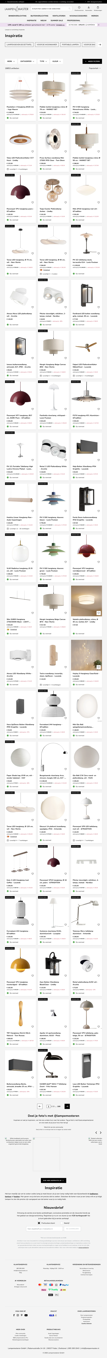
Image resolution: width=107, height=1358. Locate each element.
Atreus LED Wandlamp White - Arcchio (19, 674)
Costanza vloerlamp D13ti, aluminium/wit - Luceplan (50, 932)
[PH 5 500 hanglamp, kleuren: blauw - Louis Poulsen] (53, 507)
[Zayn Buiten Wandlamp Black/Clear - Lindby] (53, 972)
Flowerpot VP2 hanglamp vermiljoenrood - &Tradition (84, 569)
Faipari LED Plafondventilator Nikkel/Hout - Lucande (85, 365)
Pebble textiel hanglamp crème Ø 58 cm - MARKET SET (86, 159)
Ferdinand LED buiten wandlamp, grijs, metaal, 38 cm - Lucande (86, 314)
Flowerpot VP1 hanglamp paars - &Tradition (20, 210)
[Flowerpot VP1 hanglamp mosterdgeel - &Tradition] (20, 972)
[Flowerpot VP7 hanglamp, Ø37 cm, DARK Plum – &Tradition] (20, 405)
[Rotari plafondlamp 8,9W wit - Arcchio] (86, 972)
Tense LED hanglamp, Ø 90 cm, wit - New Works (52, 261)
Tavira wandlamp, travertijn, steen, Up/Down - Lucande (51, 674)
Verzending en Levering (86, 1268)
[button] (33, 101)
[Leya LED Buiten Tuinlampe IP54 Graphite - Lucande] (86, 1074)
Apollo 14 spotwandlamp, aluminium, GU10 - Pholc (50, 1034)
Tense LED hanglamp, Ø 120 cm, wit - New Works (20, 827)
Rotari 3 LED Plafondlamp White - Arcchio (53, 467)
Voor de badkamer (93, 44)
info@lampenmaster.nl (20, 1270)
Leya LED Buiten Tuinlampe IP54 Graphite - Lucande (86, 1085)
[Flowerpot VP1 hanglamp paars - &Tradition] (20, 199)
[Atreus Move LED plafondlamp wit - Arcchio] (20, 304)
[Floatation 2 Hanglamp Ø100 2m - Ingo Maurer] (20, 97)
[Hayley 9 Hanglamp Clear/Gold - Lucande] (86, 663)
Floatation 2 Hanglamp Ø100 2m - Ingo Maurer (20, 108)
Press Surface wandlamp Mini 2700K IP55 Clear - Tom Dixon (52, 159)
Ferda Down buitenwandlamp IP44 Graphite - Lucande (85, 518)
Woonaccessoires (53, 1340)
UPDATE (82, 25)
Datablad (46, 270)
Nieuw (43, 20)
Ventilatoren (58, 16)
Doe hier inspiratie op (52, 1180)
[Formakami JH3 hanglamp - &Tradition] (20, 921)
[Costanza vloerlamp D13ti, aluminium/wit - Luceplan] (53, 921)
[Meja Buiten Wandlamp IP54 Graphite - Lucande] (86, 456)
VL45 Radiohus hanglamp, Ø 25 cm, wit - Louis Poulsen (19, 569)
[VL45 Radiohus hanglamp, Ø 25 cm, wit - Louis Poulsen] (20, 558)
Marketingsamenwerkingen (20, 1340)
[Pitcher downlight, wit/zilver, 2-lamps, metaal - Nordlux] (53, 304)
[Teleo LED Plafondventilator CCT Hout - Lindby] (20, 148)
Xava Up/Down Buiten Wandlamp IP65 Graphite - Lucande (20, 725)
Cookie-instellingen (20, 1335)
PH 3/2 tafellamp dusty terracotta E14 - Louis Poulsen (85, 261)
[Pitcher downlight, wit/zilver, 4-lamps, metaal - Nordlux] (86, 870)
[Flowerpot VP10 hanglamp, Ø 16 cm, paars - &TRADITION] (53, 870)
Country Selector (87, 1323)
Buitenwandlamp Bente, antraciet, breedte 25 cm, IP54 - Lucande (20, 1085)
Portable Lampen (70, 44)
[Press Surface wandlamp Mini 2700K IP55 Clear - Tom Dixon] (53, 148)
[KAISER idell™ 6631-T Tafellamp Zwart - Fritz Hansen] (53, 1074)
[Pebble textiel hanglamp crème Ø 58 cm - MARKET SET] (86, 148)
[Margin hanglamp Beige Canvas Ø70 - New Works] (53, 611)
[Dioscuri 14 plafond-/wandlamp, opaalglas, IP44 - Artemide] (53, 818)
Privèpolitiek (86, 1319)
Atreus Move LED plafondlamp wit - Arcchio (19, 314)
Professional (73, 20)
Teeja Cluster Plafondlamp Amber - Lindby (50, 210)
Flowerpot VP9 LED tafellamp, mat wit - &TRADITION (85, 827)
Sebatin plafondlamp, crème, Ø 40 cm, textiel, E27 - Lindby (85, 620)
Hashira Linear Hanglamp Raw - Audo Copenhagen (20, 518)
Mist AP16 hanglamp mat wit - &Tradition (85, 210)
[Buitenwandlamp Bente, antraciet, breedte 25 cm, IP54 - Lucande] (20, 1074)
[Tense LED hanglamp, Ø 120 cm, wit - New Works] (20, 818)
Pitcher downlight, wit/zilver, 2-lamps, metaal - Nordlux (53, 314)
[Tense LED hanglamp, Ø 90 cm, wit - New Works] (53, 251)
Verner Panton (53, 1335)
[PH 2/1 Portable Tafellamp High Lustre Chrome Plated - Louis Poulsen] (20, 456)
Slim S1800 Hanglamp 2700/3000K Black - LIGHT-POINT (18, 620)
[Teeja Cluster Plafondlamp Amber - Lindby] (53, 199)
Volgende (98, 44)
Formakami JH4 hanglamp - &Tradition (51, 725)
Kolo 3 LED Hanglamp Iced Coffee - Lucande (18, 881)
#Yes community (20, 1333)
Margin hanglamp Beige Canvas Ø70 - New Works (52, 620)
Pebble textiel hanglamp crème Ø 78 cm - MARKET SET (53, 108)
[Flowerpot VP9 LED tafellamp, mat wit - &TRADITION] (86, 818)
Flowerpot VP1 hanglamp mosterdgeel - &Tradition (17, 983)
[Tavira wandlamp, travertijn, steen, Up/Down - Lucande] (53, 663)
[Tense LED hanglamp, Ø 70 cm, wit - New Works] (20, 251)
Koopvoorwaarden (86, 1317)
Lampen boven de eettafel (19, 44)
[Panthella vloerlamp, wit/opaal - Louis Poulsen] (53, 405)
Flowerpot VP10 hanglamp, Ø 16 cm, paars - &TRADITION (53, 881)
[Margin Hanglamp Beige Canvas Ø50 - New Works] (53, 355)
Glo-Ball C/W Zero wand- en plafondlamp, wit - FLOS (84, 776)
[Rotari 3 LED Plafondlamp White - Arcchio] (53, 456)
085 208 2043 (20, 1268)
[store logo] (16, 8)
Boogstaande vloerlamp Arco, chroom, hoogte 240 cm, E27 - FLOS (52, 776)
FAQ (20, 1272)
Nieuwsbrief (20, 1284)
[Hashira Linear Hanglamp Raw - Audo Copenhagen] (20, 507)
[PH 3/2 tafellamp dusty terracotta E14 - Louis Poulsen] (86, 251)
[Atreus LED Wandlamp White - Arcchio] (20, 663)
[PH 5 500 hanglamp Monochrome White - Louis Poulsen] (86, 97)
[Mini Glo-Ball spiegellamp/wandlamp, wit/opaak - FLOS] (86, 714)
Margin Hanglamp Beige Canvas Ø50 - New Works (53, 365)
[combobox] (51, 8)
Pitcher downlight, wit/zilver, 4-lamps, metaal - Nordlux (86, 881)
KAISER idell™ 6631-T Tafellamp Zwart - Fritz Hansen (53, 1085)
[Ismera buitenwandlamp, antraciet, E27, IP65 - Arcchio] (20, 355)
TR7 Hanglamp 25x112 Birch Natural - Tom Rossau (18, 1034)
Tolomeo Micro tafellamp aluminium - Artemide (83, 932)
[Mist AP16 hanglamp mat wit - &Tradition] (86, 199)
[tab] (11, 61)
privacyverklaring (84, 1247)
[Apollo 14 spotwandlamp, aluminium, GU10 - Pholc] (53, 1023)
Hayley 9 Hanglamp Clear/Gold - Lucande (86, 674)
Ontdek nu (60, 25)
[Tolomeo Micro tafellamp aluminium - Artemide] (86, 921)
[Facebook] (14, 1315)
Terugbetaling (86, 1272)
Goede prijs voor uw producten (54, 1337)
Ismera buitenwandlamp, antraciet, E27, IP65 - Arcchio (19, 365)
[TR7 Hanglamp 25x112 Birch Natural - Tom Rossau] (20, 1023)
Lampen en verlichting (11, 29)
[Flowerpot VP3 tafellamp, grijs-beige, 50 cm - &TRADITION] (86, 1023)
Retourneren (86, 1270)
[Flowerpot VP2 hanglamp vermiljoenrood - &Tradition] (86, 558)
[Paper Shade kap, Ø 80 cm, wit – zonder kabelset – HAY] (20, 765)
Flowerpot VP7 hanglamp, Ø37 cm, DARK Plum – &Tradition (19, 416)
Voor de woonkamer (47, 44)
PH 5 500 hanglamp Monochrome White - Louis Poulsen (84, 108)
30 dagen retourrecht (20, 1287)
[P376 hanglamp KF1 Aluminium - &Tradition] (86, 405)
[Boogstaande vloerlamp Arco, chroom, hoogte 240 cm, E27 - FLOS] (53, 765)
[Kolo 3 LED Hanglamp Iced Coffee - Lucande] (20, 870)
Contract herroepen (86, 1274)
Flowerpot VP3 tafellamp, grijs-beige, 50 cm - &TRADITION (86, 1034)
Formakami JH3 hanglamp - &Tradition (18, 932)
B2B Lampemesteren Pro (20, 1337)
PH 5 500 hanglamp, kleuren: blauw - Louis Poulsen (52, 518)
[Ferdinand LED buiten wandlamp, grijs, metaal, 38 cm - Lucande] (86, 304)
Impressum (86, 1321)
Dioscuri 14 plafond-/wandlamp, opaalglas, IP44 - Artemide (53, 827)
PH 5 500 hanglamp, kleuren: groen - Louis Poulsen (52, 569)
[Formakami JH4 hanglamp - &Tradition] (53, 714)
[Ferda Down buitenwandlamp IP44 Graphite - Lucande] (86, 507)
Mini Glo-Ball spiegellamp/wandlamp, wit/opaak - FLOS (82, 725)
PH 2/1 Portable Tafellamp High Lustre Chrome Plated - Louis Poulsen (20, 467)
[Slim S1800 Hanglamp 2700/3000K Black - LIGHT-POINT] (20, 611)
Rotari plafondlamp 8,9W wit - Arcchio (85, 983)
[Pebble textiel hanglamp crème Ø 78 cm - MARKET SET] (53, 97)
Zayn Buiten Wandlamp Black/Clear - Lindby (49, 983)
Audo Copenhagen (53, 1333)
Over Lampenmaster (86, 1315)
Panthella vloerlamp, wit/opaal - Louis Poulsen (53, 416)
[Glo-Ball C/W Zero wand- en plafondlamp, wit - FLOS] (86, 765)
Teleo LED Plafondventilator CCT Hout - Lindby (20, 159)
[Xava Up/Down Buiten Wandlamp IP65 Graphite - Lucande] (20, 714)
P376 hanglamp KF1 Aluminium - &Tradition (86, 416)
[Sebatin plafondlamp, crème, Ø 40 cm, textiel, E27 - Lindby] (86, 611)
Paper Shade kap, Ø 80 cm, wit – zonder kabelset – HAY (20, 776)
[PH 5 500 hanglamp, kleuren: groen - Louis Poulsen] (53, 558)
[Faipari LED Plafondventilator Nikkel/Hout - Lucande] (86, 355)
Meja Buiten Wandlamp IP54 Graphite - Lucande (84, 467)
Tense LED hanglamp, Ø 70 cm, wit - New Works (19, 261)
